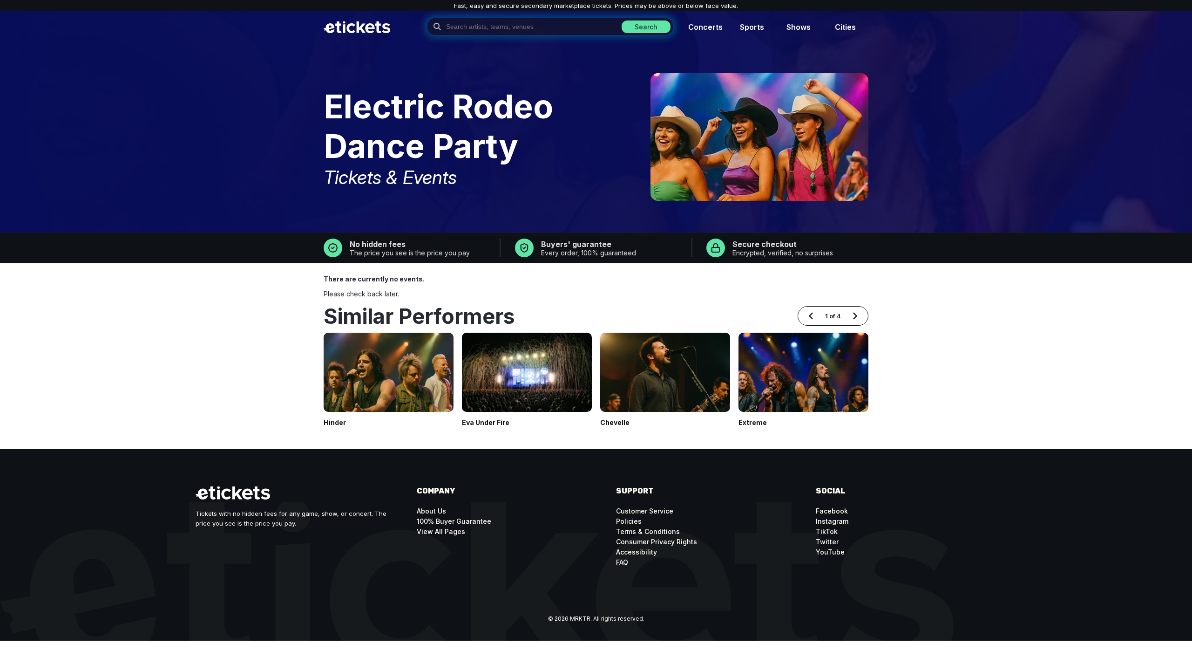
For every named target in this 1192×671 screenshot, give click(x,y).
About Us (431, 511)
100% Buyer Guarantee (454, 521)
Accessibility (636, 552)
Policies (629, 521)
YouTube (830, 552)
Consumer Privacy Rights (656, 542)
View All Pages (441, 531)
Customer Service (644, 511)
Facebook (832, 511)
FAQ (622, 562)
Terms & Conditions (648, 531)
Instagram (832, 521)
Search (646, 27)
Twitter (827, 542)
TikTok (827, 531)
